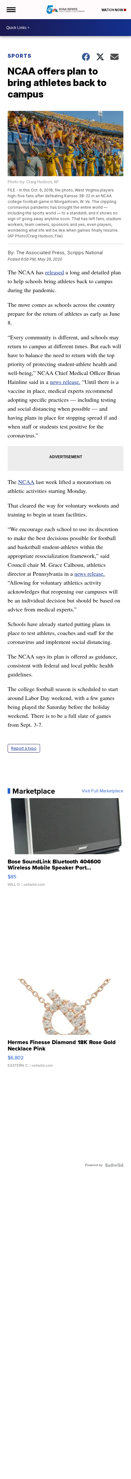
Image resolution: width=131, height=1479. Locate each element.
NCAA (26, 482)
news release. (65, 382)
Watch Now (112, 10)
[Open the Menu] (11, 10)
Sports (19, 56)
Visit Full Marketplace (102, 791)
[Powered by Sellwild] (114, 1165)
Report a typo (24, 748)
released (54, 272)
